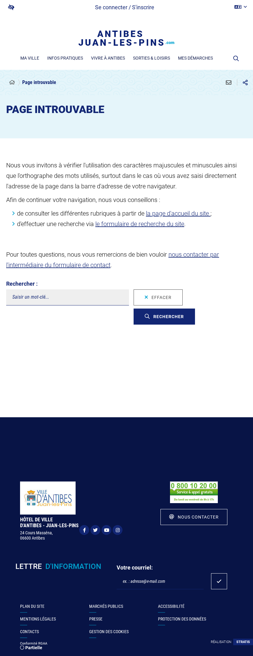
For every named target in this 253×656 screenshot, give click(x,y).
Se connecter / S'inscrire (124, 7)
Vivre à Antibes (108, 58)
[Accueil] (12, 82)
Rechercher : (22, 283)
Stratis (243, 642)
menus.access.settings (11, 7)
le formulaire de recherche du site (139, 224)
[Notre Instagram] (117, 530)
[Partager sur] (245, 82)
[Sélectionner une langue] (240, 7)
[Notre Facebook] (84, 530)
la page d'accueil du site (178, 213)
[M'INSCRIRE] (219, 581)
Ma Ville (29, 58)
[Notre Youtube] (106, 530)
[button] (236, 58)
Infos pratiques (65, 58)
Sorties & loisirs (151, 58)
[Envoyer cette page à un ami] (228, 82)
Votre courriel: (135, 567)
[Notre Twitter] (95, 530)
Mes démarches (195, 58)
